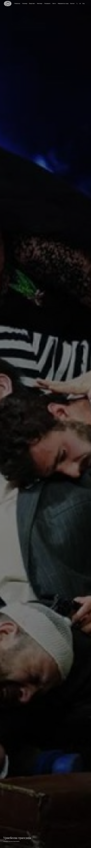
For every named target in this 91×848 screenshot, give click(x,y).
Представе (32, 3)
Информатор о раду (63, 3)
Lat (80, 3)
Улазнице (24, 3)
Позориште (47, 3)
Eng (83, 3)
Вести (54, 3)
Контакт (72, 3)
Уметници (40, 3)
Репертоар (17, 3)
